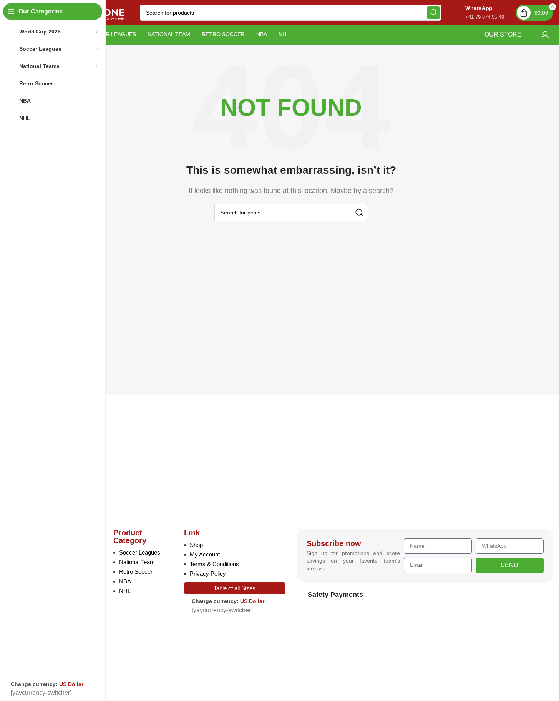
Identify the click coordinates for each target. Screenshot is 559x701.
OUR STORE (502, 34)
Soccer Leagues (139, 552)
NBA (125, 581)
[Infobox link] (476, 12)
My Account (205, 554)
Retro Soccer (136, 571)
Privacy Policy (208, 573)
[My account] (545, 34)
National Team (137, 562)
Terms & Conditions (214, 564)
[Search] (433, 12)
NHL (125, 591)
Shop (196, 545)
